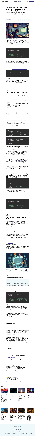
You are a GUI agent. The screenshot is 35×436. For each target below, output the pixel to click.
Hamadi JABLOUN (12, 398)
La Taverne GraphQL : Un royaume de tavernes (3, 416)
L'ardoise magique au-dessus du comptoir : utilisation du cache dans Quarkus (30, 417)
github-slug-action (16, 40)
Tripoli (31, 433)
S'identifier (28, 1)
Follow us (11, 431)
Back (1, 413)
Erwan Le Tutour (29, 398)
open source (7, 6)
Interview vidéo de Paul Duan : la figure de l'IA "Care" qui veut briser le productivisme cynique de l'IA (4, 397)
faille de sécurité (14, 222)
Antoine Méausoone (20, 160)
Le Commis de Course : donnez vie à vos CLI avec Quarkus (21, 416)
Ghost (29, 433)
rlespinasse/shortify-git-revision (12, 194)
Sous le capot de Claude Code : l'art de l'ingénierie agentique (13, 396)
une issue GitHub (20, 114)
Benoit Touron (20, 399)
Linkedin (13, 431)
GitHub (11, 358)
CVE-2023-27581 (10, 243)
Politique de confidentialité (24, 431)
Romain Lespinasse (8, 19)
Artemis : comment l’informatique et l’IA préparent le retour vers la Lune (21, 396)
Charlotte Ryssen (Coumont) (3, 401)
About (8, 431)
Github (11, 6)
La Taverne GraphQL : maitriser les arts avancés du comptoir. (13, 416)
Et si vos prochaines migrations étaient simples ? (30, 396)
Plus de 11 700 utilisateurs (11, 357)
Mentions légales (18, 431)
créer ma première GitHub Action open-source (19, 69)
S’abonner (32, 1)
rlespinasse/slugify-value (11, 193)
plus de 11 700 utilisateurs (10, 82)
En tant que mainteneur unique (11, 80)
